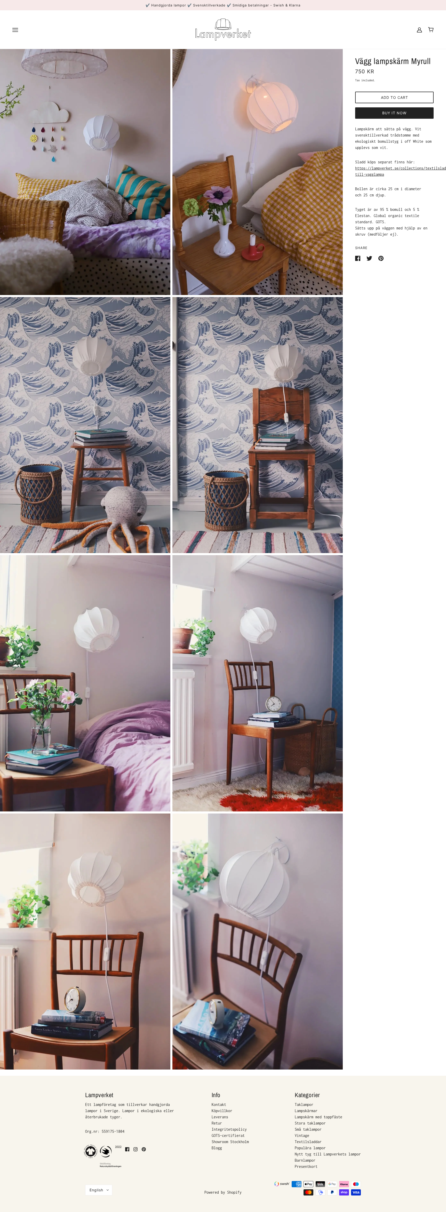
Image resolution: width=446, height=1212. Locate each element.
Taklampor (304, 1104)
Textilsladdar (308, 1141)
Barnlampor (305, 1160)
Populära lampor (310, 1148)
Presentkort (306, 1166)
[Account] (419, 29)
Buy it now (394, 113)
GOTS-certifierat (228, 1135)
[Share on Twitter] (370, 258)
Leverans (220, 1117)
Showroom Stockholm (230, 1141)
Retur (217, 1123)
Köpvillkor (222, 1111)
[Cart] (431, 29)
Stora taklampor (310, 1123)
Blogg (217, 1148)
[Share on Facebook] (358, 258)
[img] (127, 1156)
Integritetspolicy (229, 1129)
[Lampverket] (223, 29)
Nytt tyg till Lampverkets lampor (328, 1154)
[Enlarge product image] (85, 167)
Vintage (302, 1135)
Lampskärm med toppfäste (318, 1117)
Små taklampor (308, 1129)
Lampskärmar (306, 1111)
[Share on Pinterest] (381, 258)
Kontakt (219, 1104)
